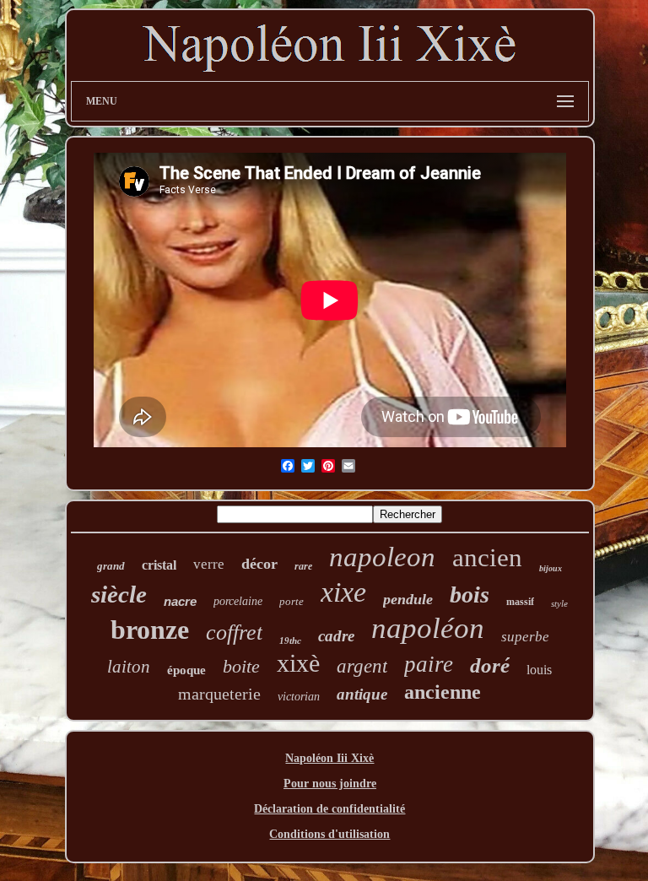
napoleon (382, 557)
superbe (525, 637)
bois (469, 594)
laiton (128, 667)
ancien (487, 557)
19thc (290, 640)
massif (520, 602)
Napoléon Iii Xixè (329, 758)
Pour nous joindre (330, 783)
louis (539, 669)
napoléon (427, 628)
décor (259, 563)
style (559, 603)
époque (186, 670)
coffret (234, 632)
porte (291, 601)
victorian (299, 696)
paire (428, 664)
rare (303, 566)
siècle (119, 594)
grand (111, 565)
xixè (298, 663)
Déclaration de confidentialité (329, 809)
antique (362, 694)
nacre (180, 601)
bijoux (550, 568)
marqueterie (219, 693)
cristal (159, 565)
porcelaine (237, 601)
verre (208, 564)
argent (362, 666)
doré (490, 665)
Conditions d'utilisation (329, 834)
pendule (408, 599)
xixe (343, 592)
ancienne (442, 692)
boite (241, 666)
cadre (336, 636)
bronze (150, 629)
